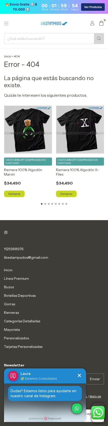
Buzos (9, 287)
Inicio (7, 56)
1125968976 (14, 249)
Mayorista (12, 329)
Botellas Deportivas (20, 295)
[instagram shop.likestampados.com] (6, 232)
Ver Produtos (93, 7)
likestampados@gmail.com (26, 257)
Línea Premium (16, 278)
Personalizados (16, 338)
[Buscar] (99, 38)
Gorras (9, 304)
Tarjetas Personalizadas (23, 346)
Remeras (11, 312)
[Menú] (6, 23)
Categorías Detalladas (22, 321)
